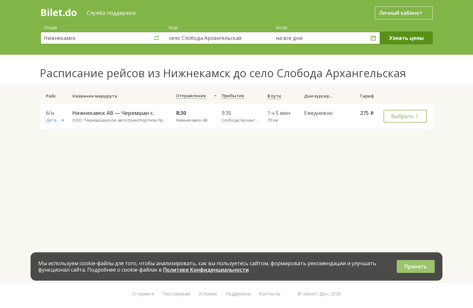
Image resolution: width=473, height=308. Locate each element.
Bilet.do (58, 12)
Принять (415, 266)
